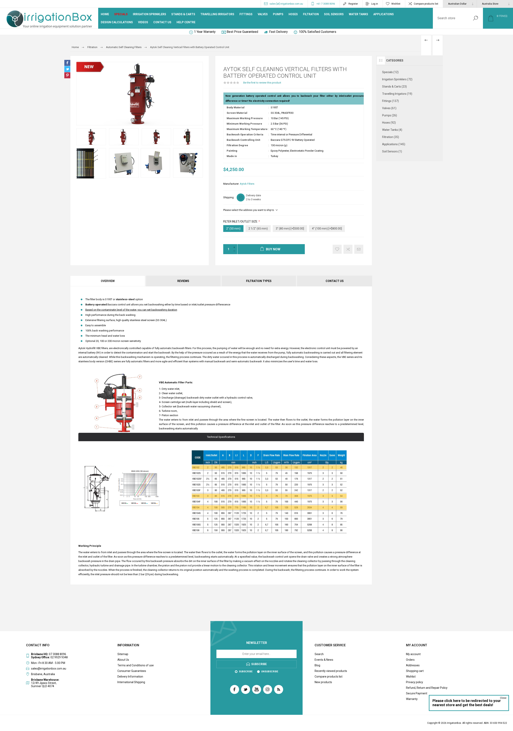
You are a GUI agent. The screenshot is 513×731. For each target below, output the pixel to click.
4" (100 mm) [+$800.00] (327, 228)
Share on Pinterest (67, 75)
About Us (123, 659)
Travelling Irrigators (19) (397, 93)
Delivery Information (130, 676)
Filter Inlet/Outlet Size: (241, 221)
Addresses (413, 665)
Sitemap (122, 654)
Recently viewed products (331, 671)
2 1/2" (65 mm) (258, 228)
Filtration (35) (390, 137)
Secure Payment (416, 693)
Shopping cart (415, 671)
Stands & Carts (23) (394, 86)
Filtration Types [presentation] (259, 281)
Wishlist (411, 676)
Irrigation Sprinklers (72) (397, 79)
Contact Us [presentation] (335, 281)
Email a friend (358, 249)
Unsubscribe (269, 671)
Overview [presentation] (108, 281)
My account (413, 654)
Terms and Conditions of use (135, 665)
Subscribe (245, 671)
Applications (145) (393, 144)
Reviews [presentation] (183, 281)
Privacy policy (414, 682)
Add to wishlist (337, 249)
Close (503, 698)
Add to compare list (347, 249)
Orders (410, 659)
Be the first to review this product (262, 82)
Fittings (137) (390, 101)
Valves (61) (389, 108)
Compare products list (426, 3)
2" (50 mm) (233, 228)
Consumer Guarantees (131, 671)
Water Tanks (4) (392, 129)
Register (353, 3)
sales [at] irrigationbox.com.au (286, 3)
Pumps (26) (389, 115)
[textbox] (450, 18)
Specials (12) (390, 72)
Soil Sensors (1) (392, 151)
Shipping (228, 197)
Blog (317, 665)
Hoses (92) (389, 122)
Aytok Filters (247, 183)
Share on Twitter (67, 69)
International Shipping (131, 682)
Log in (374, 3)
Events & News (324, 659)
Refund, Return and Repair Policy (426, 687)
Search (475, 18)
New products (323, 682)
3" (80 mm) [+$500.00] (290, 228)
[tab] (108, 281)
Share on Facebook (67, 63)
